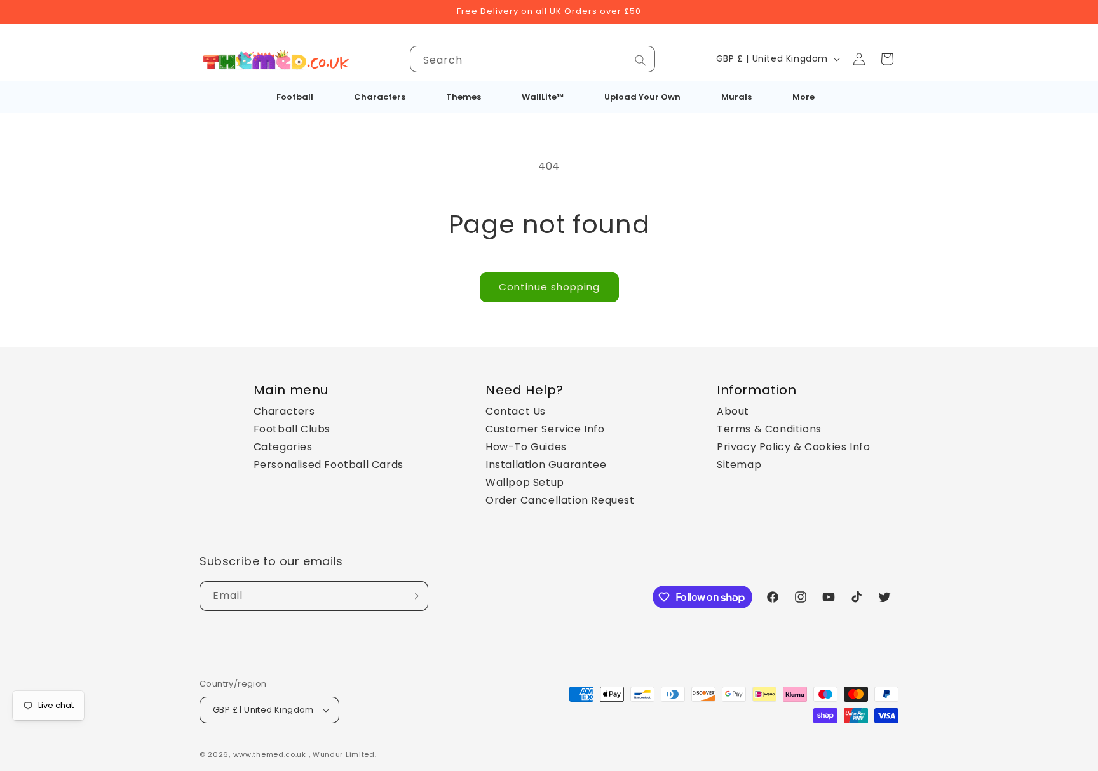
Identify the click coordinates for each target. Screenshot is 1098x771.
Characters (284, 411)
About (733, 411)
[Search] (640, 60)
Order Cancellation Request (560, 500)
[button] (887, 59)
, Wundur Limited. (343, 754)
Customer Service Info (545, 429)
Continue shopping (549, 286)
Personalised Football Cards (328, 464)
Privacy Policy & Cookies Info (793, 446)
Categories (283, 446)
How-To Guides (526, 446)
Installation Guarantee (545, 464)
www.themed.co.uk (269, 754)
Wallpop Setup (524, 482)
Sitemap (739, 464)
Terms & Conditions (769, 429)
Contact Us (515, 411)
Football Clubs (292, 429)
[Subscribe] (414, 596)
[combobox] (532, 59)
